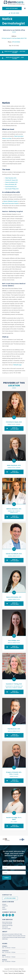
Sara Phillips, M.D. (14, 640)
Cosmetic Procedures (7, 923)
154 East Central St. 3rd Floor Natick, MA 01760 (14, 38)
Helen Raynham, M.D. (11, 178)
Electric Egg (18, 971)
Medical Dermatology (7, 922)
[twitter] (6, 915)
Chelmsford (5, 906)
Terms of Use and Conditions (16, 973)
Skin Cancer (5, 927)
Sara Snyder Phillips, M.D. (12, 189)
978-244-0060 (16, 42)
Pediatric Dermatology (7, 925)
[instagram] (10, 915)
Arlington (4, 904)
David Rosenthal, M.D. (11, 186)
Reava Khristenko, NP (11, 184)
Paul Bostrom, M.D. (14, 729)
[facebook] (3, 915)
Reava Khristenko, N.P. (14, 597)
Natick (3, 907)
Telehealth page (17, 365)
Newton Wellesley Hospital (11, 201)
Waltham (4, 909)
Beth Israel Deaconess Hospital (10, 203)
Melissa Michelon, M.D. (14, 509)
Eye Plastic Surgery (6, 928)
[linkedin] (13, 915)
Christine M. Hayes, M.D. (11, 180)
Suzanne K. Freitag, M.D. (14, 684)
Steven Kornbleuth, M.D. (11, 182)
